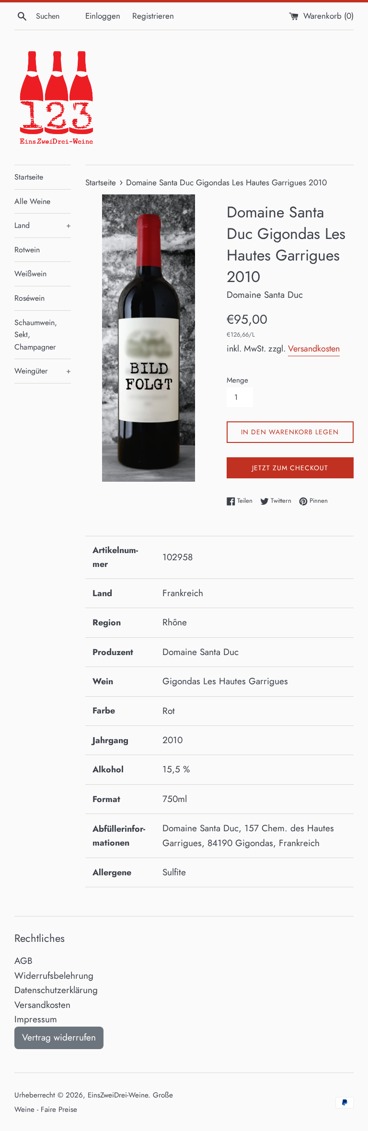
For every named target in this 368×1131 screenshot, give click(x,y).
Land (42, 225)
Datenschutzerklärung (56, 990)
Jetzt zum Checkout (290, 468)
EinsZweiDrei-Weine (118, 1095)
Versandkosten (314, 348)
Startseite (28, 176)
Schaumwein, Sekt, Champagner (35, 334)
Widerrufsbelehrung (53, 975)
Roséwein (29, 298)
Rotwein (27, 249)
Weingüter (42, 370)
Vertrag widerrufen (59, 1037)
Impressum (35, 1019)
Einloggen (102, 16)
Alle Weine (32, 201)
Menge (237, 380)
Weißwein (30, 273)
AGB (23, 960)
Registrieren (153, 16)
